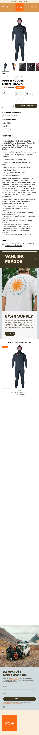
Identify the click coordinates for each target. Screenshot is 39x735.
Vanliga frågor (14, 259)
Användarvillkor (15, 703)
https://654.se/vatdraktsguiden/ (14, 173)
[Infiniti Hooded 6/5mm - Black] (19, 366)
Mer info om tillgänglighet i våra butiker (13, 129)
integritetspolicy (7, 703)
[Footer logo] (9, 723)
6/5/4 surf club (14, 678)
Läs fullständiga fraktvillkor (13, 245)
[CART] (36, 7)
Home (3, 77)
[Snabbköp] (4, 386)
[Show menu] (3, 7)
